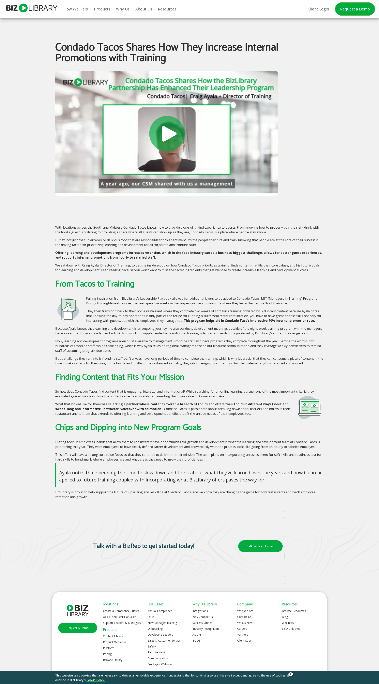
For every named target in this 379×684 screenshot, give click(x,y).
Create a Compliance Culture (121, 611)
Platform (108, 648)
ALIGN (196, 634)
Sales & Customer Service (164, 640)
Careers (242, 629)
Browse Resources (294, 611)
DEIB (151, 617)
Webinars (288, 623)
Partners (242, 634)
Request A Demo (78, 628)
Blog (285, 617)
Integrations (200, 611)
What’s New (244, 623)
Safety (152, 646)
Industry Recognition (205, 629)
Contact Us (244, 617)
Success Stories (202, 623)
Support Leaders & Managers (122, 623)
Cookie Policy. (95, 680)
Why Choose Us (202, 617)
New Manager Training (162, 623)
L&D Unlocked (291, 629)
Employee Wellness (160, 664)
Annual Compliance (160, 611)
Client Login (244, 640)
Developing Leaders (160, 634)
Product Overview (114, 642)
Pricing (107, 654)
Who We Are (245, 611)
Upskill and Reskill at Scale (119, 617)
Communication (158, 658)
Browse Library (112, 660)
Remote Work (156, 652)
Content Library (113, 636)
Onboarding (155, 629)
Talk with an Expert (260, 546)
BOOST (197, 640)
